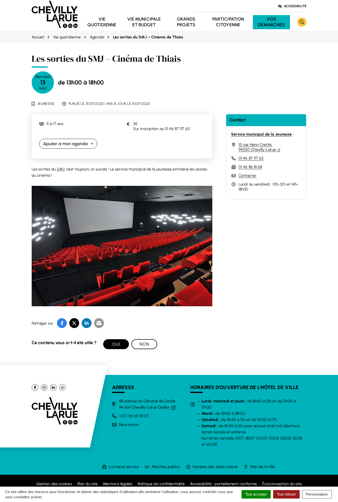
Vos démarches (271, 22)
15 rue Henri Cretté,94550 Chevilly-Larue (259, 147)
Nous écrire (129, 424)
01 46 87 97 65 (251, 158)
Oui (116, 344)
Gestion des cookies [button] (54, 483)
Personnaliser (317, 494)
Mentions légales (118, 483)
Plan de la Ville (262, 466)
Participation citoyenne (228, 22)
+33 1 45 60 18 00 (134, 416)
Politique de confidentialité (161, 483)
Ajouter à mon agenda (65, 143)
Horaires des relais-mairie (215, 466)
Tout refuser (286, 494)
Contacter (248, 175)
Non (144, 344)
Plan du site (87, 483)
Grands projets (186, 22)
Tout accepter (256, 494)
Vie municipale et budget (144, 22)
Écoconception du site (282, 483)
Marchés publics (166, 466)
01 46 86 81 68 (250, 167)
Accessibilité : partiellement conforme (223, 483)
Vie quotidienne (101, 22)
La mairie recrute (124, 466)
